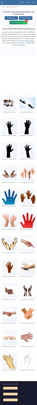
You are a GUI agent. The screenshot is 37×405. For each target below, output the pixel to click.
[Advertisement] (18, 74)
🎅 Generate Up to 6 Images (19, 22)
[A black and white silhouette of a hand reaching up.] (9, 127)
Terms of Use (10, 388)
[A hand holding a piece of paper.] (27, 314)
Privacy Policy (10, 394)
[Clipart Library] (2, 2)
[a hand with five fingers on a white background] (27, 361)
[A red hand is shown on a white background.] (27, 221)
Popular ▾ (28, 2)
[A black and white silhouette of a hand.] (27, 126)
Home (3, 7)
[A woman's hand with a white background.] (27, 267)
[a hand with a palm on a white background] (27, 337)
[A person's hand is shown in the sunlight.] (9, 290)
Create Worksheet (25, 18)
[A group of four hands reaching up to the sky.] (27, 173)
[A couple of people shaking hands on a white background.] (9, 314)
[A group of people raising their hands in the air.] (9, 337)
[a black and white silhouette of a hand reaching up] (9, 151)
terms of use (21, 45)
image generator (29, 40)
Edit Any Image (11, 18)
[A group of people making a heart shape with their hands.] (9, 103)
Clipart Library (6, 384)
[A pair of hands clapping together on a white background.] (9, 361)
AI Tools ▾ (21, 2)
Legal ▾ (33, 2)
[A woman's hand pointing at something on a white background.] (27, 243)
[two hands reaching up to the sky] (27, 290)
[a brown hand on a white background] (9, 267)
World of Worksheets (10, 400)
